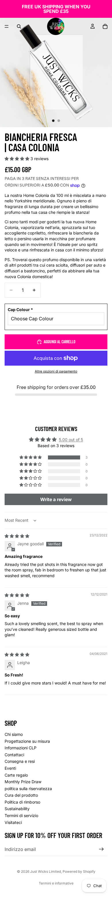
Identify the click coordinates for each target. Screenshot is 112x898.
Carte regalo (16, 774)
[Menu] (6, 26)
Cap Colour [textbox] (20, 309)
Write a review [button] (56, 499)
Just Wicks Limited (45, 871)
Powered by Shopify (79, 871)
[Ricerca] (19, 26)
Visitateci (13, 822)
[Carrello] (105, 26)
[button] (17, 158)
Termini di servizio (21, 815)
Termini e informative (56, 883)
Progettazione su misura (27, 740)
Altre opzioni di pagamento (56, 371)
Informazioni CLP (20, 747)
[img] (17, 536)
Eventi (10, 768)
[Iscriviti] (101, 849)
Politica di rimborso (22, 802)
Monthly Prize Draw (23, 781)
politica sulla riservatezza (28, 788)
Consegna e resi (20, 761)
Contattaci (14, 754)
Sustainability (17, 808)
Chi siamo (14, 734)
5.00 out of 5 (71, 439)
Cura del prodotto (21, 795)
